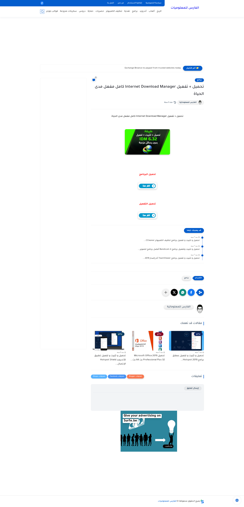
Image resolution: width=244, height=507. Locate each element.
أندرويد (143, 11)
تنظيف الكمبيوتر (114, 11)
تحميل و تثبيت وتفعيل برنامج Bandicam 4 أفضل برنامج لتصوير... (169, 249)
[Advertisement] (122, 42)
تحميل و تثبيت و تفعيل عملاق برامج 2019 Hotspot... (188, 358)
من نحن (121, 3)
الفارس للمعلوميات (185, 8)
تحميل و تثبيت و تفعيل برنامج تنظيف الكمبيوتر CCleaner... (172, 240)
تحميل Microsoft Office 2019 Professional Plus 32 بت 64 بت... (147, 358)
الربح (159, 11)
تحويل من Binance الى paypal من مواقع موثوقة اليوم (156, 68)
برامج (135, 11)
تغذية (127, 11)
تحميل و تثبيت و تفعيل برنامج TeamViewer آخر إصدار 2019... (171, 258)
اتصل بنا (110, 3)
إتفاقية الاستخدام (135, 3)
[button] (191, 292)
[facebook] (42, 3)
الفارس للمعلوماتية (188, 102)
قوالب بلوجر (52, 11)
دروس (82, 11)
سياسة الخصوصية (153, 3)
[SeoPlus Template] (202, 501)
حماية (90, 11)
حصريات (99, 11)
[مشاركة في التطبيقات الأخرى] (165, 292)
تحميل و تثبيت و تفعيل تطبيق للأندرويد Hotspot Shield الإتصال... (110, 360)
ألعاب (152, 11)
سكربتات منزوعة (68, 11)
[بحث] (42, 11)
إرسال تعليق (193, 388)
